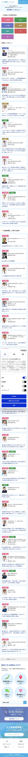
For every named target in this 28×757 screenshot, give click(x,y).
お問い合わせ (21, 744)
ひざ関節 (7, 20)
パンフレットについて (14, 734)
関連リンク (6, 747)
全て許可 (14, 396)
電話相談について (14, 719)
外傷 (7, 36)
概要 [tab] (23, 354)
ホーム (3, 659)
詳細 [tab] (14, 354)
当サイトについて (7, 744)
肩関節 (20, 25)
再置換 (7, 31)
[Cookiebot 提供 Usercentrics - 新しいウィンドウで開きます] (20, 350)
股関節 (20, 20)
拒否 (14, 405)
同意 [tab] (5, 354)
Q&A (7, 741)
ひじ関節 (7, 25)
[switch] (24, 382)
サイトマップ (21, 747)
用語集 (21, 741)
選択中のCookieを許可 (14, 400)
